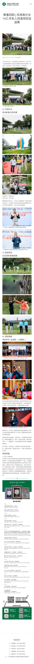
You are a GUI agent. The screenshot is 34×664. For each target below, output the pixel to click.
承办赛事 (19, 57)
